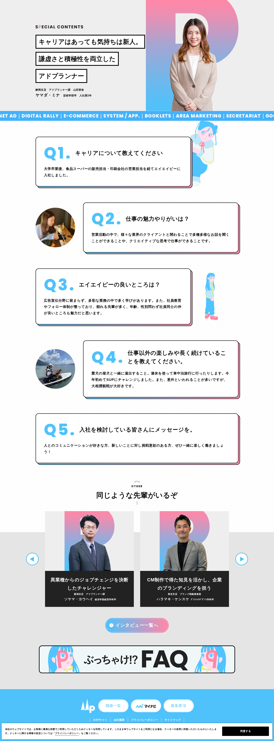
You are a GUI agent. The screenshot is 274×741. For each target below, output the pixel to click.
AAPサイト (100, 719)
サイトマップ (173, 719)
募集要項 (178, 705)
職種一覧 (113, 705)
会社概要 (119, 719)
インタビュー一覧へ (137, 625)
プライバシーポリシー (144, 719)
